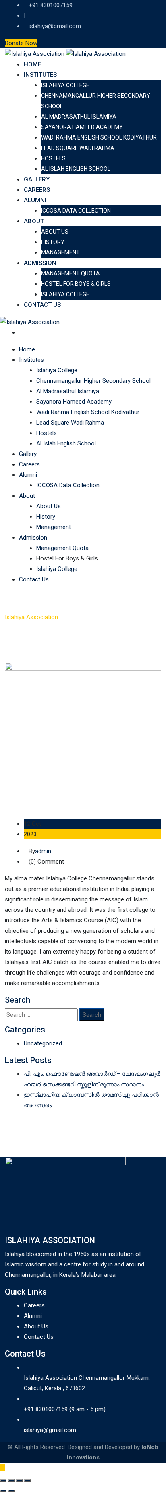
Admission (40, 263)
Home (32, 64)
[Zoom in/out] (3, 1480)
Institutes (40, 74)
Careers (37, 189)
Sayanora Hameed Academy (82, 127)
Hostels (53, 158)
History (52, 242)
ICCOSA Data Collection (76, 210)
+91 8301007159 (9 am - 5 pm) (65, 1409)
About (34, 221)
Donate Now (21, 43)
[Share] (19, 1480)
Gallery (37, 179)
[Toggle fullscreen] (11, 1480)
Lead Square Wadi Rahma (77, 148)
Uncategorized (43, 1043)
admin (43, 851)
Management (60, 252)
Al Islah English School (75, 169)
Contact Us (42, 304)
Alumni (35, 200)
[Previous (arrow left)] (3, 1491)
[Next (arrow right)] (11, 1491)
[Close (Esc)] (27, 1480)
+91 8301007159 (51, 5)
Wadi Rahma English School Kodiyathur (99, 137)
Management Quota (70, 273)
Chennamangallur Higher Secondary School (93, 380)
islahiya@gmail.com (55, 26)
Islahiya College (65, 85)
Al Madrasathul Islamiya (78, 116)
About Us (54, 231)
